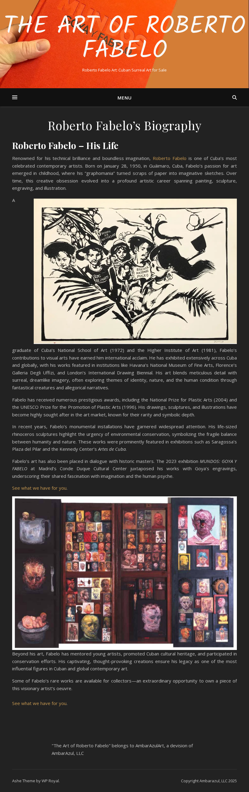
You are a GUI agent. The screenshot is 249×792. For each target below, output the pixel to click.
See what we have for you (39, 488)
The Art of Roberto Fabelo (124, 39)
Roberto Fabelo (169, 158)
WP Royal (50, 780)
